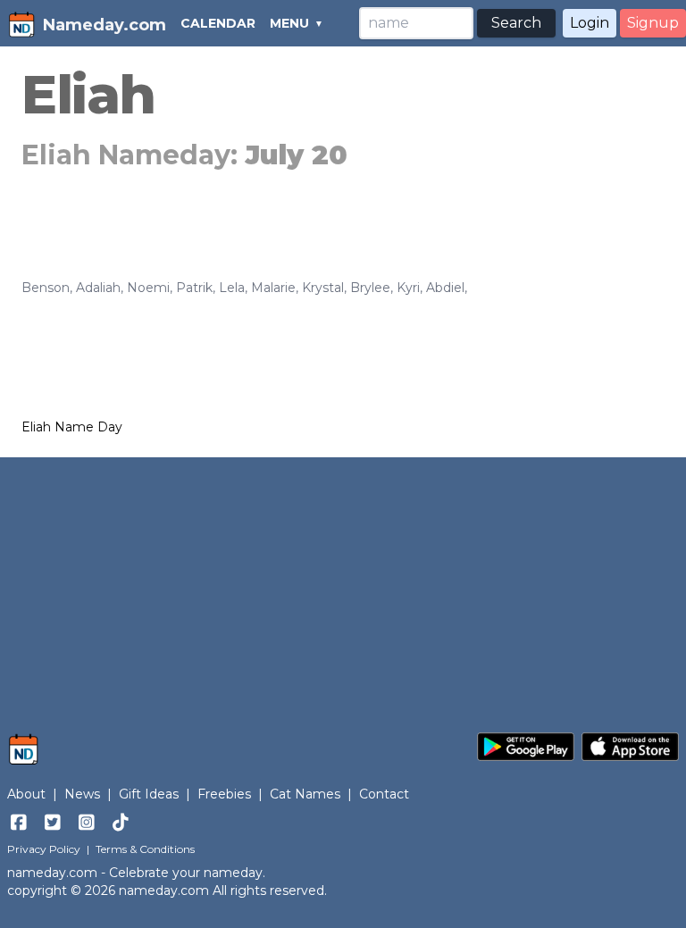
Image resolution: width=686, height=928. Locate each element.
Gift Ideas (149, 794)
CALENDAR (217, 23)
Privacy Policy (43, 849)
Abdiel (445, 288)
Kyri (408, 288)
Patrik (194, 288)
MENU (289, 23)
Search (516, 22)
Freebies (224, 794)
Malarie (273, 288)
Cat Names (305, 794)
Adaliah (98, 288)
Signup (653, 22)
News (82, 794)
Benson (45, 288)
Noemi (148, 288)
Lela (232, 288)
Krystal (323, 288)
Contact (384, 794)
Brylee (370, 288)
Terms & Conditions (145, 849)
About (26, 794)
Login (589, 22)
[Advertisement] (343, 586)
